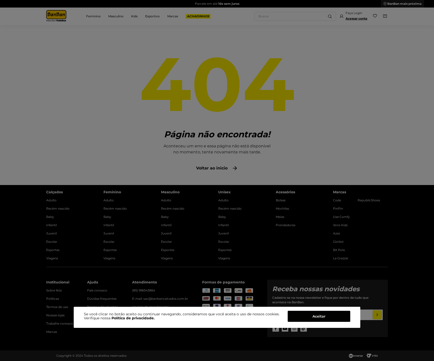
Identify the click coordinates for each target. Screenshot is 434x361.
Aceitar (318, 316)
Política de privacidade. (133, 318)
